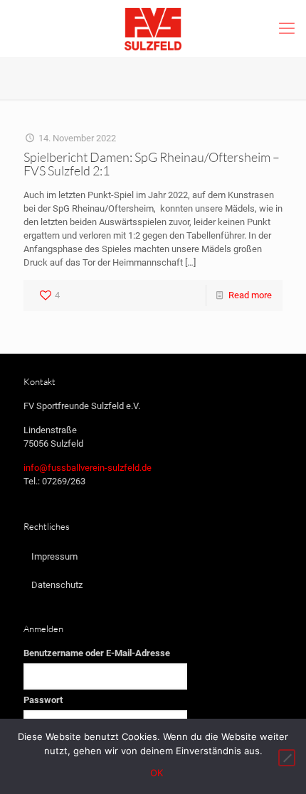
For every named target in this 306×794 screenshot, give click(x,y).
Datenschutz (57, 585)
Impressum (54, 556)
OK (157, 772)
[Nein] (286, 757)
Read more (250, 295)
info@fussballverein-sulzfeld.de (87, 467)
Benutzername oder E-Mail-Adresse (96, 653)
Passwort (43, 700)
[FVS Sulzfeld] (153, 28)
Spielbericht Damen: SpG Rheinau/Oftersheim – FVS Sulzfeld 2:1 (151, 163)
